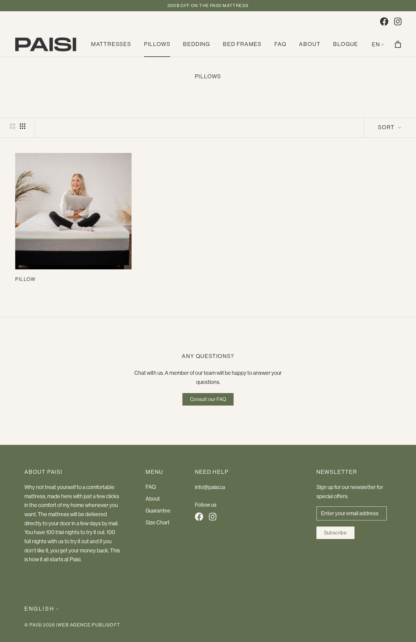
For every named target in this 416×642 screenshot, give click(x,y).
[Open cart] (398, 44)
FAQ (280, 44)
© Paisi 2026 (39, 624)
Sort (387, 127)
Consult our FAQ (208, 399)
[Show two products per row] (12, 126)
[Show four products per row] (22, 126)
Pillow (25, 279)
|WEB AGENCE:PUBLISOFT (88, 624)
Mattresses (111, 44)
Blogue (345, 44)
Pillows (157, 44)
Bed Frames (242, 44)
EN (376, 44)
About (309, 44)
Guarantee (158, 511)
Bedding (196, 44)
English (39, 609)
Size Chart (158, 523)
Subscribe (335, 533)
